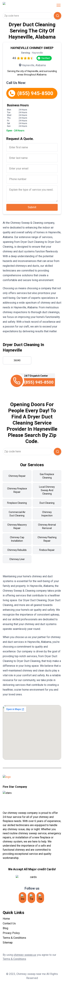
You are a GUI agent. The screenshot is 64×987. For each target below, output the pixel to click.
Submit (32, 207)
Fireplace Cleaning (17, 503)
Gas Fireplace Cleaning (47, 476)
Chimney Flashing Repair (47, 539)
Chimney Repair (17, 476)
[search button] (57, 15)
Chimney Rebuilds (17, 550)
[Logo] (24, 5)
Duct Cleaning (47, 503)
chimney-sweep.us (25, 954)
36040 (17, 360)
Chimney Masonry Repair (17, 526)
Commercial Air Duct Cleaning (17, 514)
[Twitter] (31, 897)
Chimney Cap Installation (17, 539)
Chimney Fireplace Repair (17, 490)
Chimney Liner (17, 559)
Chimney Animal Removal (47, 526)
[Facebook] (40, 897)
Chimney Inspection (47, 514)
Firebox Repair (47, 550)
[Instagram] (22, 897)
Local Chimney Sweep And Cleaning (47, 490)
